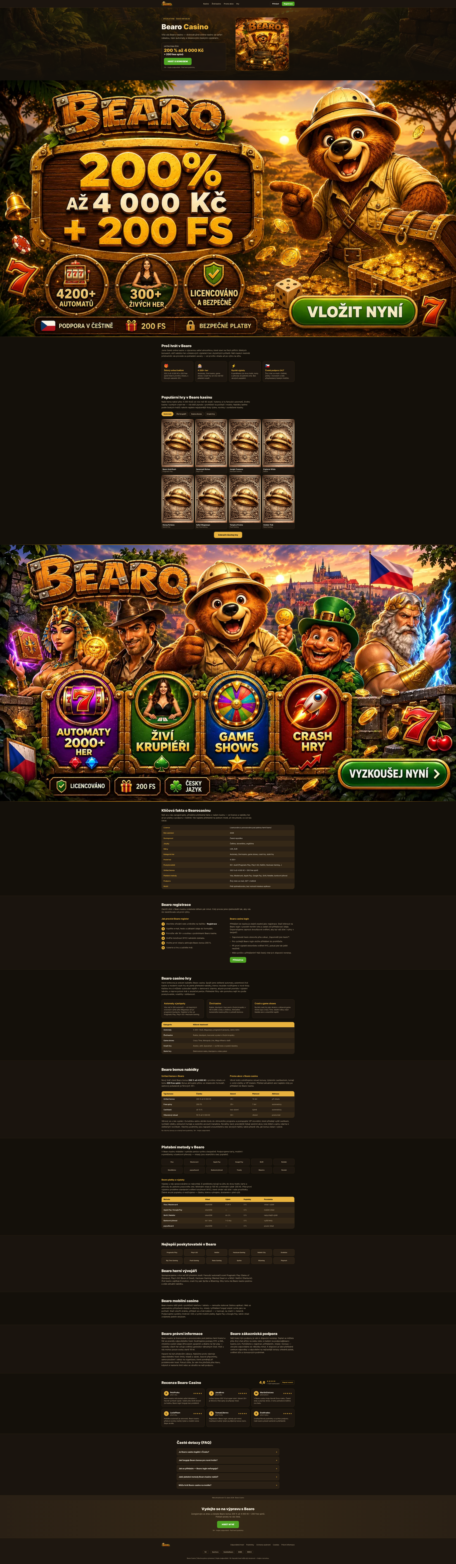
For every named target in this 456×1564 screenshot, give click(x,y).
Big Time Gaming (172, 1260)
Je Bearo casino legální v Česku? (228, 1452)
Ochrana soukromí (263, 1545)
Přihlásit (275, 4)
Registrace (288, 4)
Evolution (284, 1252)
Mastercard (194, 1162)
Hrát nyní (228, 1524)
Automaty (167, 414)
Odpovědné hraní (237, 1545)
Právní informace (287, 1545)
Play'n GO (194, 1252)
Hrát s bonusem (178, 61)
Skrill (261, 1162)
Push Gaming (194, 1260)
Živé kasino (216, 4)
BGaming (261, 1260)
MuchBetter (172, 1170)
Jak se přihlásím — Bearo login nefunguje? (228, 1468)
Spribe (239, 1260)
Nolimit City (262, 1252)
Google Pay (239, 1162)
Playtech (284, 1260)
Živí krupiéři (181, 414)
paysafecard (194, 1170)
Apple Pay (216, 1162)
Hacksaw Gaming (239, 1252)
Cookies (276, 1545)
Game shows (196, 414)
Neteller (284, 1162)
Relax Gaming (217, 1260)
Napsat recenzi (287, 1382)
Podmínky (250, 1545)
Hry (237, 4)
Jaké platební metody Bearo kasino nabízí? (228, 1477)
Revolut (284, 1170)
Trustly (239, 1170)
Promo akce (228, 4)
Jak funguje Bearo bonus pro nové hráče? (228, 1460)
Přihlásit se (238, 960)
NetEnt (216, 1252)
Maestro (261, 1170)
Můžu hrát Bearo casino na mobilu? (228, 1485)
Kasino (206, 4)
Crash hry (211, 414)
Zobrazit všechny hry (228, 535)
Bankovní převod (217, 1170)
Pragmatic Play (172, 1252)
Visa (171, 1162)
